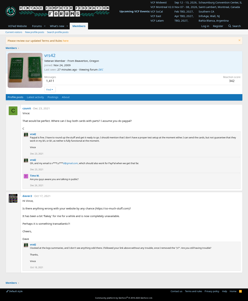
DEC (100, 69)
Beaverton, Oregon (87, 61)
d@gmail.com (70, 163)
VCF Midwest (159, 2)
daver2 (27, 196)
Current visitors (13, 32)
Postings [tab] (53, 97)
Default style (16, 291)
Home (233, 291)
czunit (27, 108)
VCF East (156, 16)
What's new (57, 26)
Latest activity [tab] (35, 97)
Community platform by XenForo (124, 297)
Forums (37, 26)
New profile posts (34, 32)
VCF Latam (157, 20)
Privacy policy (212, 291)
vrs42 (33, 134)
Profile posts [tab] (15, 97)
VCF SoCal (157, 11)
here (65, 40)
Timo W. (34, 175)
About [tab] (66, 97)
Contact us (176, 291)
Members (78, 26)
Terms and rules (193, 291)
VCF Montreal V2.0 (162, 7)
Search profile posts (57, 32)
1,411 (50, 81)
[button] (44, 26)
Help (224, 291)
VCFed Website (17, 26)
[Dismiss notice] (239, 41)
